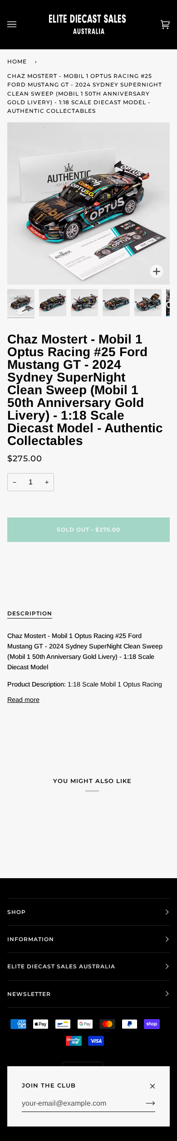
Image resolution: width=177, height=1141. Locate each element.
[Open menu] (20, 24)
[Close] (156, 1082)
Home (17, 61)
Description (29, 613)
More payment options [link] (39, 584)
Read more (23, 699)
